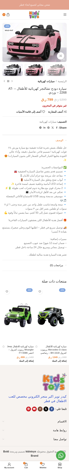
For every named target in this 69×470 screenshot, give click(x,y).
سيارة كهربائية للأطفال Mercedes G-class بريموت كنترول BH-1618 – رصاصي (53, 349)
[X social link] (53, 128)
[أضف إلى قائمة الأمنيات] (40, 291)
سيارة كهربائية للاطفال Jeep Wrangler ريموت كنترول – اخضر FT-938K (20, 349)
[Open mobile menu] (65, 14)
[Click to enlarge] (60, 56)
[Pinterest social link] (48, 128)
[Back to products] (8, 81)
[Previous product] (12, 81)
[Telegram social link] (40, 128)
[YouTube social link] (34, 409)
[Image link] (55, 381)
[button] (59, 361)
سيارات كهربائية (46, 81)
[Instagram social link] (40, 409)
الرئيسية (62, 81)
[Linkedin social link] (44, 128)
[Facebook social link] (57, 128)
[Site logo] (34, 14)
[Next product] (4, 81)
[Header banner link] (34, 5)
